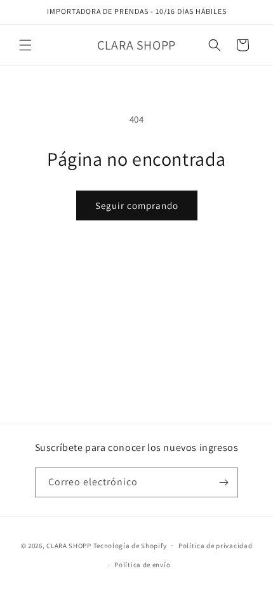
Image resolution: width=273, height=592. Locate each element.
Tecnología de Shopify (130, 545)
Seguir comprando (136, 205)
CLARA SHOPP (68, 545)
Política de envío (142, 564)
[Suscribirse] (223, 482)
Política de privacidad (215, 545)
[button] (25, 45)
